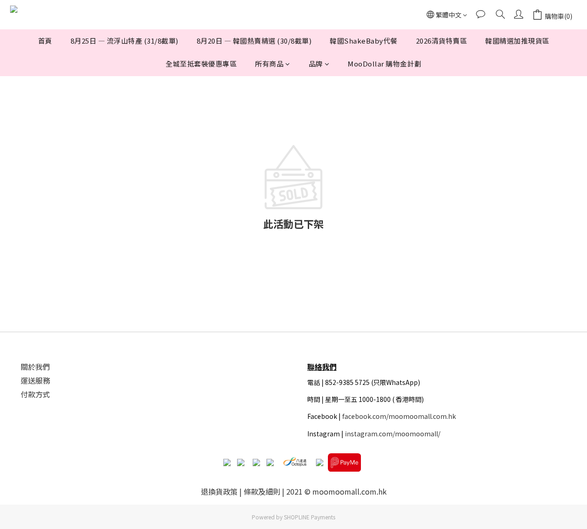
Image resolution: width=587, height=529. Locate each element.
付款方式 (35, 394)
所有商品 (269, 63)
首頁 (45, 40)
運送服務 (35, 380)
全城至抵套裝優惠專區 (201, 63)
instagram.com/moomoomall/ (392, 433)
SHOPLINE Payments (309, 517)
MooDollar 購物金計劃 (384, 63)
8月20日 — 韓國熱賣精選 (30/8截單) (254, 40)
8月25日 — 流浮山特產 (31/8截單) (124, 40)
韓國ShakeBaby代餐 (364, 40)
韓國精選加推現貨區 (517, 40)
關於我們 (35, 366)
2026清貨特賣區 (441, 40)
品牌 (316, 63)
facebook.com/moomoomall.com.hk (399, 416)
